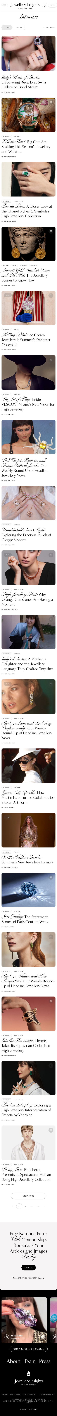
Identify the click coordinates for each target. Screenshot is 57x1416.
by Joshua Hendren (9, 156)
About (13, 1361)
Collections (19, 201)
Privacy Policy (29, 1394)
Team (30, 1361)
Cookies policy (47, 1394)
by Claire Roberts (8, 807)
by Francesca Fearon (10, 609)
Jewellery (6, 136)
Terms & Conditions (11, 1394)
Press (44, 1361)
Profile (17, 394)
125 (38, 1206)
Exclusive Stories (9, 265)
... (31, 1206)
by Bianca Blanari (8, 285)
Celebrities (34, 265)
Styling (17, 136)
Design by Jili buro (28, 1409)
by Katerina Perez (8, 92)
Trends (16, 330)
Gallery (17, 911)
